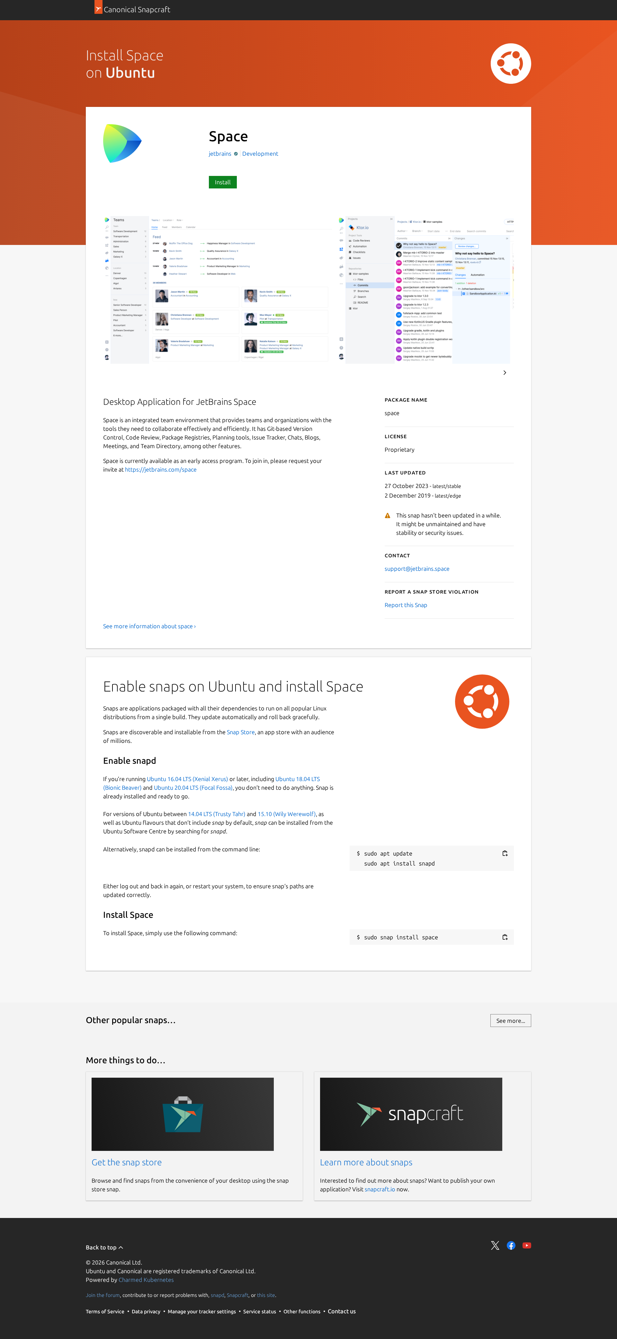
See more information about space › (149, 626)
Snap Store (241, 732)
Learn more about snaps (366, 1162)
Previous (486, 373)
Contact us (342, 1311)
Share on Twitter (495, 1245)
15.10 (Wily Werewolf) (287, 814)
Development (260, 153)
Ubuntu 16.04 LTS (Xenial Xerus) (187, 779)
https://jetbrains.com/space (161, 469)
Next (505, 373)
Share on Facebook (511, 1245)
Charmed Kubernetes (146, 1279)
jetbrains (221, 153)
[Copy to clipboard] (505, 853)
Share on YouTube (527, 1245)
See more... (510, 1020)
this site (266, 1295)
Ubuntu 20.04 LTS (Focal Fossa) (193, 787)
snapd (217, 1295)
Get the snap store (127, 1162)
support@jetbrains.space (417, 568)
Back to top (102, 1247)
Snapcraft (237, 1295)
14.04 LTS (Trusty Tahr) (217, 814)
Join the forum (103, 1295)
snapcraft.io (380, 1189)
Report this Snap (406, 605)
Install (223, 182)
